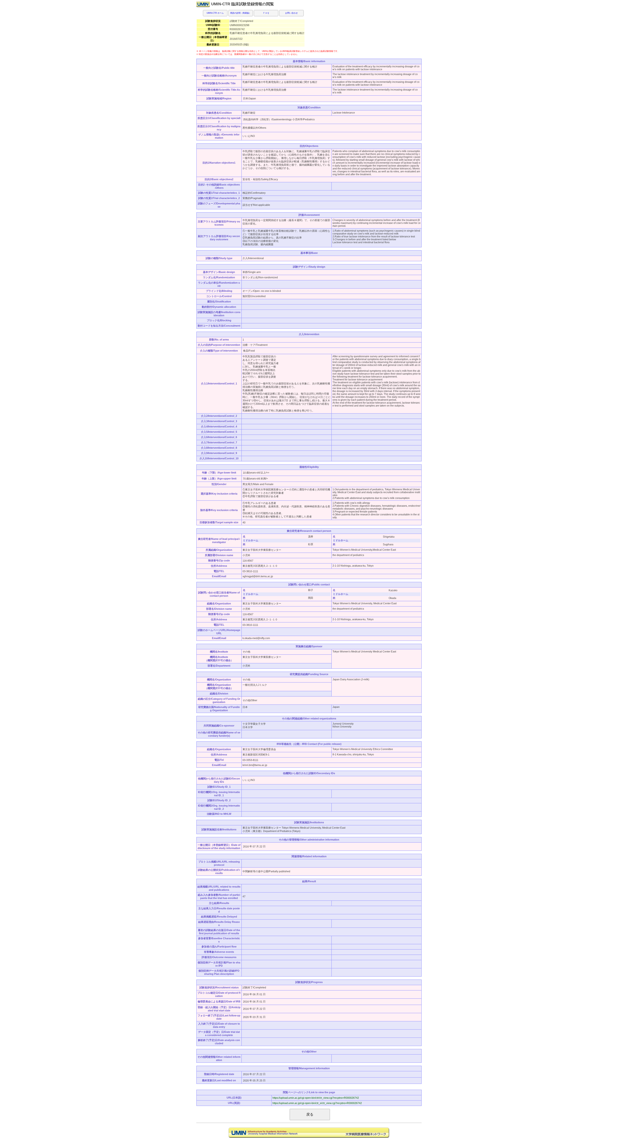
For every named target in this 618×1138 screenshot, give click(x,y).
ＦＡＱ (266, 13)
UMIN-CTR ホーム (215, 13)
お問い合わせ (291, 13)
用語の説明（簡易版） (240, 13)
